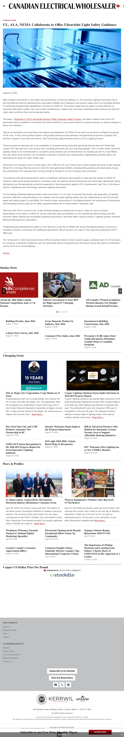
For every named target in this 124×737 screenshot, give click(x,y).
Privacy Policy (8, 651)
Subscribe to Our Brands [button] (62, 671)
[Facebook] (55, 684)
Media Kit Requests (10, 658)
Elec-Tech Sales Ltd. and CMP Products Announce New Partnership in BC (21, 429)
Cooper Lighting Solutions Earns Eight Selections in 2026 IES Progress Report (92, 394)
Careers (6, 637)
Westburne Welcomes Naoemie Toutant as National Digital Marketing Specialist (22, 533)
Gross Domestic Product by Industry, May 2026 (59, 322)
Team (5, 633)
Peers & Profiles (13, 463)
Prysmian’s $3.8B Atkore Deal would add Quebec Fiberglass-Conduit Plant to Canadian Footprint (100, 340)
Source (6, 253)
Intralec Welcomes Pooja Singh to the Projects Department (62, 428)
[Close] (121, 730)
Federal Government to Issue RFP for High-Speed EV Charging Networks (60, 303)
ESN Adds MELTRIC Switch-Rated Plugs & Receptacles (60, 443)
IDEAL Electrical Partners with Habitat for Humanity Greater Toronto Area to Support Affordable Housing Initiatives (100, 431)
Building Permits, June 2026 (20, 321)
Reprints (6, 648)
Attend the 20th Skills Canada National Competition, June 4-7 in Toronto (17, 303)
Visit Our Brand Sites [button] (62, 678)
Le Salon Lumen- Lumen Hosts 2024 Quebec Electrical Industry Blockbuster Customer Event (31, 501)
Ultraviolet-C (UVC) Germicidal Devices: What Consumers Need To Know (47, 119)
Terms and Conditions (11, 655)
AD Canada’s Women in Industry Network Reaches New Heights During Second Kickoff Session (103, 303)
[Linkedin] (68, 684)
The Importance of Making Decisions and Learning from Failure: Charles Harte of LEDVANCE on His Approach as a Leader (102, 551)
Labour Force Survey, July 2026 (22, 333)
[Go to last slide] (4, 291)
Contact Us (7, 661)
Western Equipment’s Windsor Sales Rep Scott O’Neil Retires (89, 501)
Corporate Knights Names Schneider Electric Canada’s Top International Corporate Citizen (62, 550)
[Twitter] (62, 684)
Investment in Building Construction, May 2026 (96, 322)
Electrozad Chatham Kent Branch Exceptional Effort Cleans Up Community (63, 533)
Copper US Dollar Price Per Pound (25, 567)
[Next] (120, 291)
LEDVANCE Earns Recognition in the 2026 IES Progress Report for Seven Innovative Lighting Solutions (23, 448)
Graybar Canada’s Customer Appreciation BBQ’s (21, 549)
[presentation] (19, 285)
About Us (6, 627)
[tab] (57, 312)
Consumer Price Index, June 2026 (62, 335)
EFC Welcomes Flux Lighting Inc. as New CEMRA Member (102, 448)
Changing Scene (9, 20)
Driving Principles (10, 630)
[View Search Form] (4, 6)
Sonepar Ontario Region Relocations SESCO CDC (97, 532)
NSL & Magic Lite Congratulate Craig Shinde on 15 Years (33, 394)
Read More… (37, 414)
